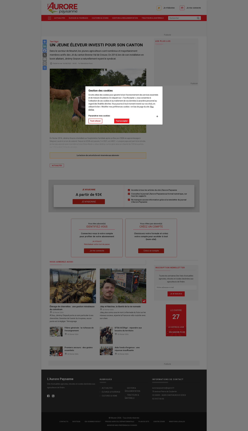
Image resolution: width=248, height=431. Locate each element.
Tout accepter (122, 121)
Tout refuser (95, 121)
